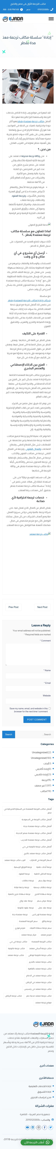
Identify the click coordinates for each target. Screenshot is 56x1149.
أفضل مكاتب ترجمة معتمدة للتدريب (36, 840)
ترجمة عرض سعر (44, 901)
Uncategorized (39, 752)
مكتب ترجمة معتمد (16, 955)
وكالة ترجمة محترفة (30, 156)
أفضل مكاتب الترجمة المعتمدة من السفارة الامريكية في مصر (28, 811)
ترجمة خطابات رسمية (42, 887)
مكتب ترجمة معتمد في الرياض (39, 982)
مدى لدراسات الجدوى (40, 1097)
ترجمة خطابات (28, 880)
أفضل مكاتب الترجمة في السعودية (37, 819)
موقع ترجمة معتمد (43, 1002)
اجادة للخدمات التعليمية (40, 1086)
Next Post (42, 607)
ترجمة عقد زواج (26, 901)
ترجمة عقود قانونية (25, 907)
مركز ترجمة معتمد (28, 934)
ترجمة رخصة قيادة (21, 887)
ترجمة (44, 780)
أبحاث (46, 763)
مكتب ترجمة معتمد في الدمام (39, 975)
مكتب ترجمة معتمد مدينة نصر (39, 996)
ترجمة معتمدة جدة (20, 914)
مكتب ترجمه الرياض (13, 996)
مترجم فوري (20, 928)
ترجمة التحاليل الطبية (43, 874)
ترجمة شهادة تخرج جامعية (19, 894)
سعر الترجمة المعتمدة (28, 921)
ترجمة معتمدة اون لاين (42, 914)
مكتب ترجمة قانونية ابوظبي (40, 955)
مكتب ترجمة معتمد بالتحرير (40, 962)
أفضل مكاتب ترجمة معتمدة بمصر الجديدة (34, 833)
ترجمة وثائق (47, 921)
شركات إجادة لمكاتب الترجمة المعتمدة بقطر (29, 300)
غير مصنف (39, 785)
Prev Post (14, 607)
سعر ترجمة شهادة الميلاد (41, 928)
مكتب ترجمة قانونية (16, 948)
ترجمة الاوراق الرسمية (23, 867)
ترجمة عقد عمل (45, 907)
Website (47, 695)
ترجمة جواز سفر (45, 880)
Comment (45, 640)
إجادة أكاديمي (42, 769)
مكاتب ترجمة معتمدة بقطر (31, 121)
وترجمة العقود (19, 196)
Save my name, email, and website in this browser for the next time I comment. (29, 710)
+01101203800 (43, 9)
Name (47, 670)
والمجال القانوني (33, 449)
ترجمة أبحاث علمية (44, 867)
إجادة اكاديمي (40, 774)
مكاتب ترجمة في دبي (18, 941)
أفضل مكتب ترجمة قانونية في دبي (37, 846)
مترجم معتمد (46, 934)
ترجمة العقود (24, 874)
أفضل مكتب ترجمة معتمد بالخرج (38, 853)
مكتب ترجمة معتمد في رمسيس (38, 989)
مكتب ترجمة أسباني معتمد (40, 948)
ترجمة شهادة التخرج (43, 894)
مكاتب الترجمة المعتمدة (42, 941)
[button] (37, 1142)
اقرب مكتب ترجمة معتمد (14, 860)
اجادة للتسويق (44, 1091)
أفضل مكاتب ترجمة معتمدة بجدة (37, 826)
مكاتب (43, 791)
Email (47, 683)
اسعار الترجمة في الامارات (41, 860)
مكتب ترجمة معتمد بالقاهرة (40, 968)
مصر (28, 9)
